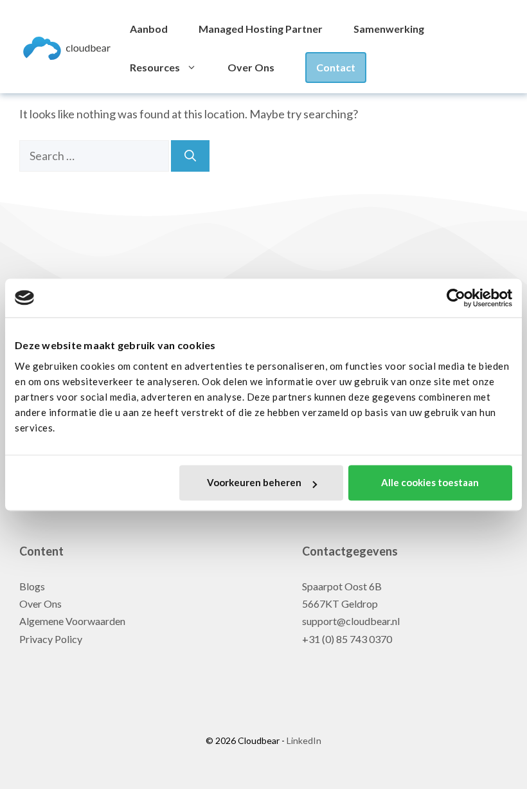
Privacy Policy (50, 639)
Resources (155, 67)
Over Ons (251, 67)
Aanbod (149, 29)
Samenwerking (388, 29)
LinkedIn (303, 740)
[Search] (190, 156)
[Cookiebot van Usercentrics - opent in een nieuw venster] (456, 297)
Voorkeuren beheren (254, 483)
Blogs (32, 586)
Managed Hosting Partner (261, 29)
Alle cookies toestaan (430, 483)
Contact (335, 67)
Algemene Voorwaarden (72, 621)
